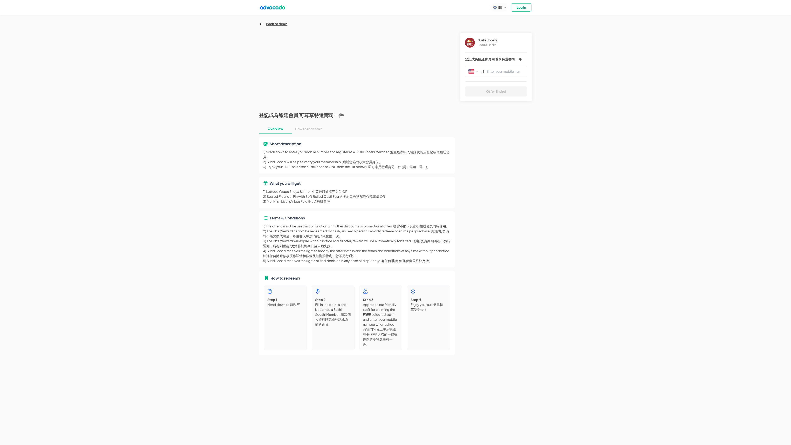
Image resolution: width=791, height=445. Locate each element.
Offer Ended (496, 91)
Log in (521, 7)
